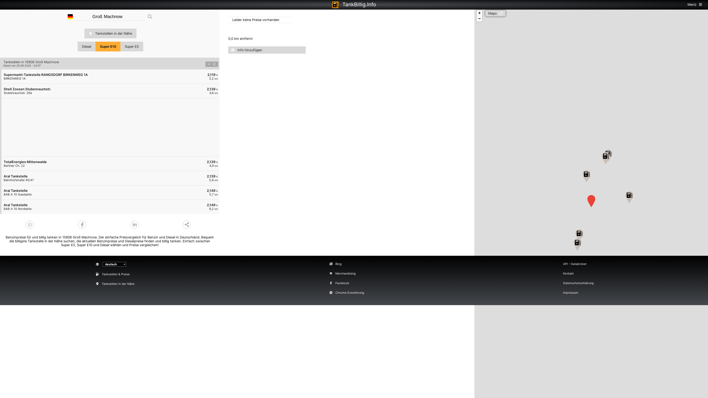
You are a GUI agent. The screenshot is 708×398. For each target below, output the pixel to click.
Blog (338, 264)
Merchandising (345, 273)
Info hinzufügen (249, 50)
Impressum (570, 292)
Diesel (86, 46)
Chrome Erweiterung (349, 292)
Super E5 (132, 46)
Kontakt (568, 273)
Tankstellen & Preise (116, 274)
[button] (586, 176)
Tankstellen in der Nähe (113, 33)
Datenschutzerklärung (578, 283)
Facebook (342, 283)
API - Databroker (575, 264)
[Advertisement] (112, 127)
